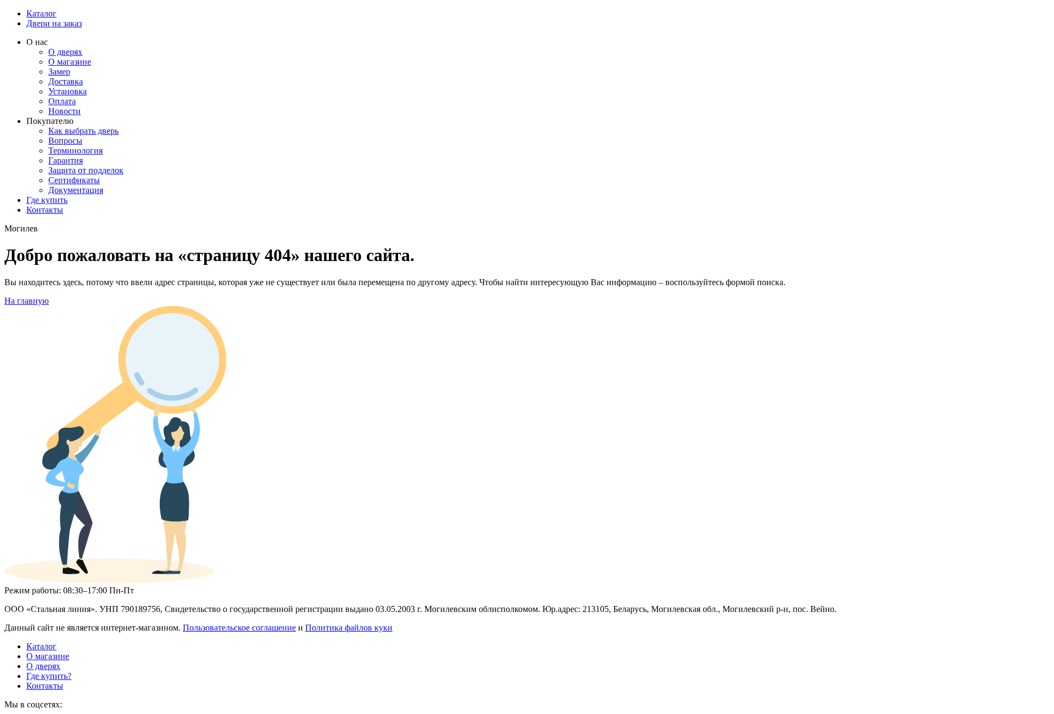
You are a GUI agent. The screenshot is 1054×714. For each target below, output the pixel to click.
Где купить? (48, 676)
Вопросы (65, 140)
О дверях (65, 51)
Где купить (47, 200)
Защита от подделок (86, 170)
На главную (26, 300)
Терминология (75, 150)
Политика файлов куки (349, 627)
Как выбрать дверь (83, 130)
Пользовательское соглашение (239, 627)
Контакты (44, 209)
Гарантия (65, 160)
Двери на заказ (54, 23)
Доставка (65, 81)
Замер (59, 71)
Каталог (41, 13)
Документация (75, 190)
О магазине (69, 61)
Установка (67, 91)
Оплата (62, 101)
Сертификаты (74, 180)
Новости (64, 111)
